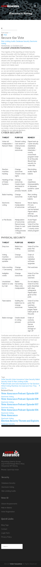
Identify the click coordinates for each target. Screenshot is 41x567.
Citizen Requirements (9, 504)
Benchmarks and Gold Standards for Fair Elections (20, 384)
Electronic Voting (7, 397)
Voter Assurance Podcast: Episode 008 (20, 399)
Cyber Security (29, 379)
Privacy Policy (6, 537)
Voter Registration (8, 512)
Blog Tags (5, 525)
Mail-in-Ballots (6, 508)
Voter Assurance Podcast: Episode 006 (19, 410)
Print (5, 35)
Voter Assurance (18, 379)
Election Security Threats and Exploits (20, 421)
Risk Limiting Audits (8, 41)
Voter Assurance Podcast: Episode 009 (19, 393)
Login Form (5, 533)
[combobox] (12, 546)
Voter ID (10, 381)
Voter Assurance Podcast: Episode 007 (19, 404)
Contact (4, 529)
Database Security (22, 41)
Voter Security (6, 379)
